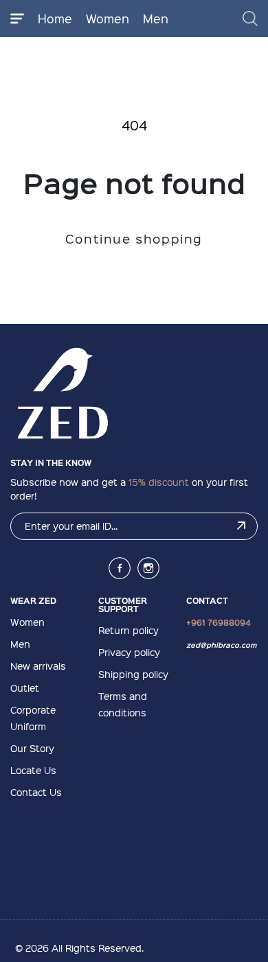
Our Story (32, 748)
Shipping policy (133, 674)
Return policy (128, 630)
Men (155, 18)
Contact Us (36, 792)
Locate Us (33, 770)
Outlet (24, 687)
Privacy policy (129, 652)
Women (107, 18)
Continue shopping (134, 239)
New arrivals (38, 665)
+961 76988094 (218, 622)
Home (55, 18)
